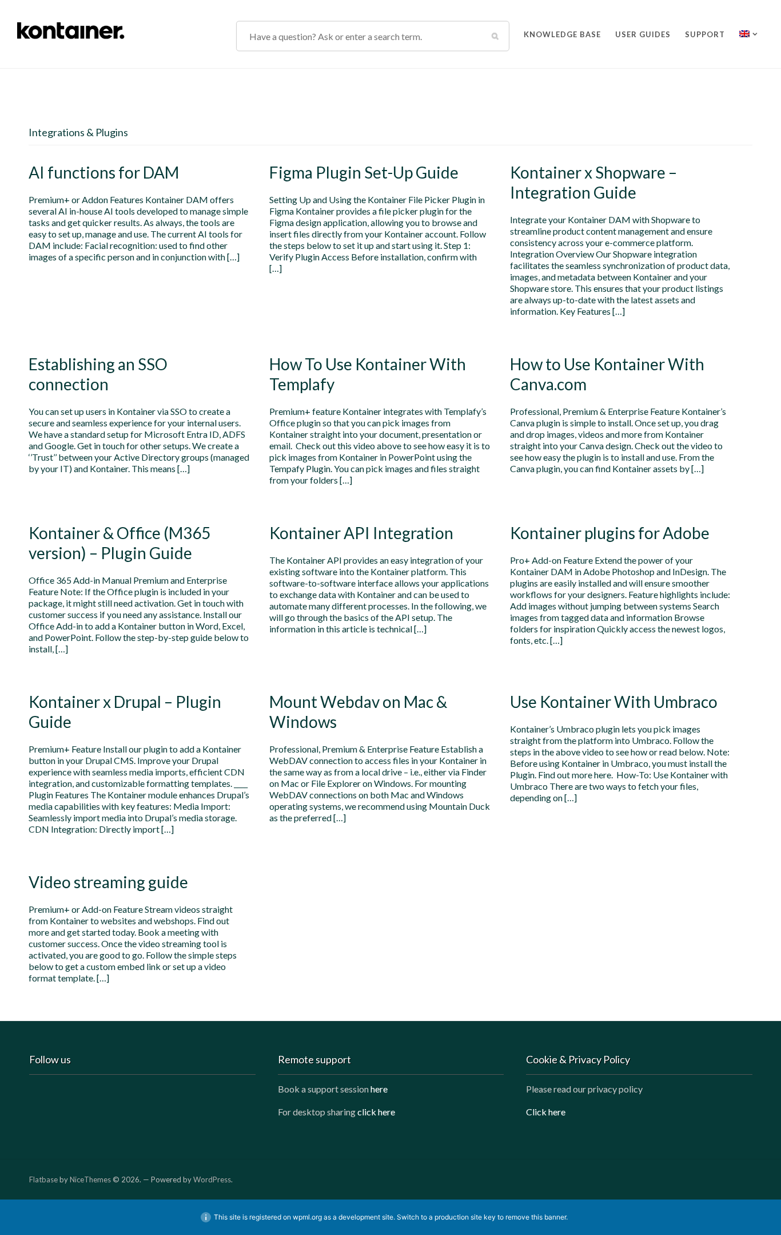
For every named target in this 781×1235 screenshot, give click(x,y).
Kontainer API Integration (361, 533)
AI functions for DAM (104, 172)
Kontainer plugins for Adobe (610, 533)
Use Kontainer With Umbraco (614, 701)
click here (376, 1111)
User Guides (643, 32)
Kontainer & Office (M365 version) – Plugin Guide (119, 543)
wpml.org (307, 1217)
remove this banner (535, 1217)
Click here (545, 1111)
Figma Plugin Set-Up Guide (364, 172)
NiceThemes (90, 1179)
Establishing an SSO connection (98, 374)
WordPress (212, 1179)
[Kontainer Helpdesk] (71, 28)
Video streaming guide (108, 882)
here (379, 1088)
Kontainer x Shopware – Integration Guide (593, 182)
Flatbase (43, 1179)
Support (705, 32)
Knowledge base (562, 32)
